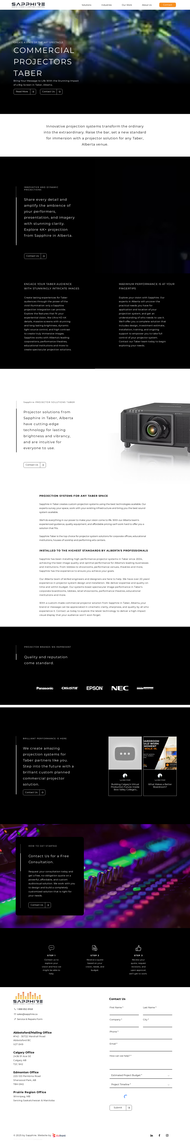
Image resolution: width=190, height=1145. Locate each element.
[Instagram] (167, 1135)
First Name (116, 1007)
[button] (48, 92)
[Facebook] (159, 1135)
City (145, 1020)
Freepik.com (37, 1139)
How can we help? (120, 1056)
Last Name (149, 1007)
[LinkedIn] (151, 1135)
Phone (113, 1032)
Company (115, 1020)
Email (113, 1044)
